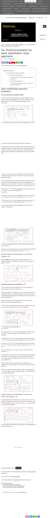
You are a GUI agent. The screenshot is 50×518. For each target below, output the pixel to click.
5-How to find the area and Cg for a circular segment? (14, 485)
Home (2, 44)
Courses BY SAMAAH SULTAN (8, 13)
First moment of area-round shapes (35, 3)
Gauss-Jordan (32, 471)
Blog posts (21, 1)
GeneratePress (23, 492)
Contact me (40, 17)
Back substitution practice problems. (16, 73)
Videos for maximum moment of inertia (39, 10)
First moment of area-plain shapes (19, 3)
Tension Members (25, 8)
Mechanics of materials (21, 6)
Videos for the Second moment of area (22, 10)
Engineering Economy (6, 3)
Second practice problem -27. (16, 81)
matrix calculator (15, 476)
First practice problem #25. (15, 75)
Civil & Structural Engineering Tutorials (9, 1)
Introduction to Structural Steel (8, 6)
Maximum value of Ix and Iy (7, 10)
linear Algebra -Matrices (30, 1)
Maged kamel (23, 65)
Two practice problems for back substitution (12, 484)
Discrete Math (40, 1)
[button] (46, 17)
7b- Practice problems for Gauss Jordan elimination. (13, 487)
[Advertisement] (18, 133)
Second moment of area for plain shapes (39, 8)
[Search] (44, 26)
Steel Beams (16, 8)
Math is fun (17, 480)
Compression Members (6, 8)
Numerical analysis (32, 6)
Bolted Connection (43, 6)
